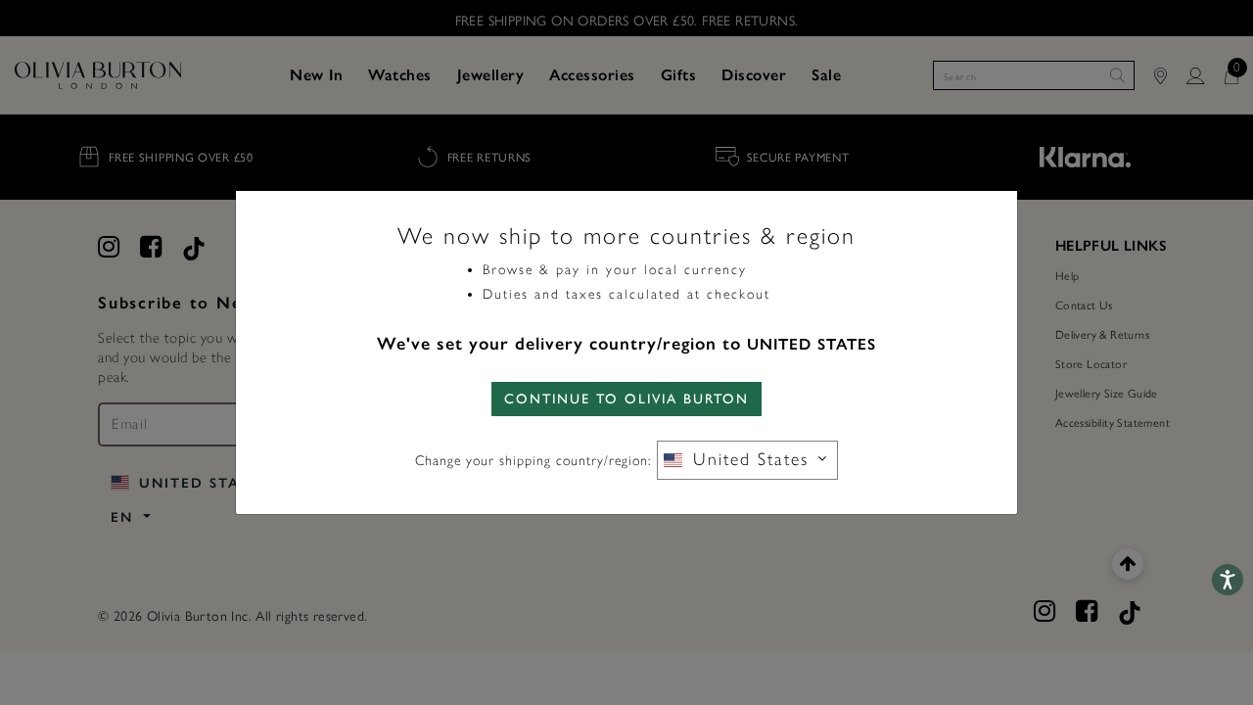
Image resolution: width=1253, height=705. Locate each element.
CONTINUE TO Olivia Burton (626, 399)
